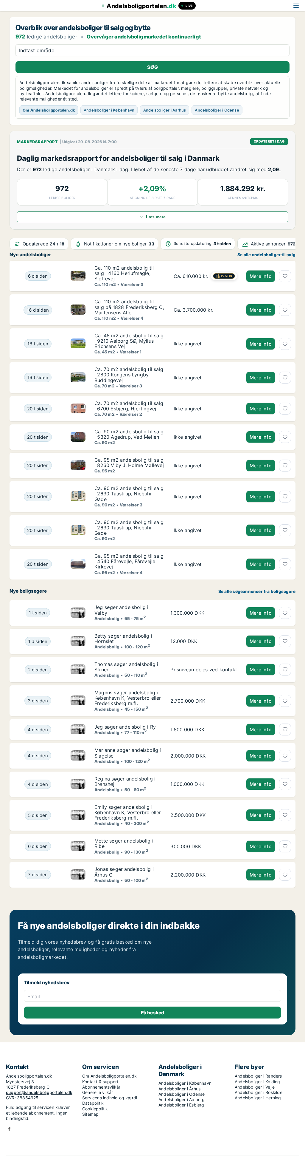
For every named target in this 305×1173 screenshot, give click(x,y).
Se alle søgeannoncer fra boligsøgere (256, 591)
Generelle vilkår (97, 1092)
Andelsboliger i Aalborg (181, 1099)
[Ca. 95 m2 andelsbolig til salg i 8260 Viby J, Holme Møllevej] (205, 465)
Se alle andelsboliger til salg (266, 254)
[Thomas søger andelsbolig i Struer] (78, 669)
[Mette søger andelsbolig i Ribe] (78, 846)
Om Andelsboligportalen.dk (49, 110)
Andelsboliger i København (109, 110)
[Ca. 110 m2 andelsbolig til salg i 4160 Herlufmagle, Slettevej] (205, 276)
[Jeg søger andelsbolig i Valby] (78, 612)
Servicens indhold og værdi (109, 1097)
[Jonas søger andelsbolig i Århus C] (78, 874)
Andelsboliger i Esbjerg (181, 1104)
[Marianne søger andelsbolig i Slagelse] (78, 755)
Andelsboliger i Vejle (255, 1086)
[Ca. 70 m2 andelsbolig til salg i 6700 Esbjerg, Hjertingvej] (205, 408)
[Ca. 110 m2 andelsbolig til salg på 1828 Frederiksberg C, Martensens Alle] (205, 309)
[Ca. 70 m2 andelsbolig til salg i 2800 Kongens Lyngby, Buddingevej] (205, 377)
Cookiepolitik (95, 1108)
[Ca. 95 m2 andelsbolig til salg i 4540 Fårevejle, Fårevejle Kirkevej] (205, 564)
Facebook (9, 1129)
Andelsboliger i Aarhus (164, 110)
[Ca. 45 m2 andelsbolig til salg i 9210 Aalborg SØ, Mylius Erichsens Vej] (205, 343)
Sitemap (90, 1114)
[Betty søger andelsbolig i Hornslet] (78, 641)
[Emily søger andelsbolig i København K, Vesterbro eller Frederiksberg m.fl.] (78, 815)
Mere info (261, 276)
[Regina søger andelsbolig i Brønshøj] (78, 784)
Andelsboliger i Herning (258, 1097)
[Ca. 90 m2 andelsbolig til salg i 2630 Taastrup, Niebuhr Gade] (205, 496)
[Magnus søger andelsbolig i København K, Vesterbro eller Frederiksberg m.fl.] (78, 700)
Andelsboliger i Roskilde (258, 1092)
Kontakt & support (100, 1081)
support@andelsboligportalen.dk (39, 1092)
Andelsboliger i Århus (179, 1088)
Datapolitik (93, 1103)
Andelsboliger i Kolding (257, 1081)
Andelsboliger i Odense (217, 110)
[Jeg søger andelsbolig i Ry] (78, 729)
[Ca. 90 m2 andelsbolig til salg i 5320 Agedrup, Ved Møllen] (205, 437)
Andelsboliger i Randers (258, 1075)
